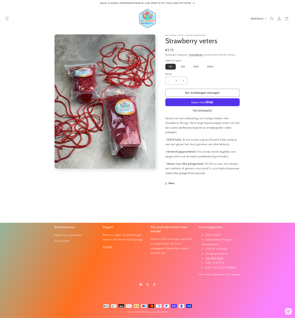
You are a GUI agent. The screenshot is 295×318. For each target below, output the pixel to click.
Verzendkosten (196, 54)
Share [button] (171, 183)
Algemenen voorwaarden (68, 235)
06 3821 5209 (214, 258)
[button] (7, 18)
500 (196, 66)
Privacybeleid (62, 240)
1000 (210, 66)
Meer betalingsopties (202, 110)
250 (183, 66)
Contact (107, 247)
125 (170, 66)
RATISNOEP (140, 312)
